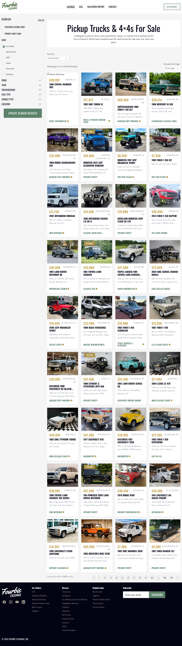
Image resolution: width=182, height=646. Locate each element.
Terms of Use (98, 603)
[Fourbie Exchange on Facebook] (4, 602)
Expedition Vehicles (70, 603)
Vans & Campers (69, 630)
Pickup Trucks (68, 619)
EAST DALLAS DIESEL (161, 289)
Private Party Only (13, 33)
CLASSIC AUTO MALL (92, 233)
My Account (172, 6)
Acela (8, 63)
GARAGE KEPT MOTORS (128, 121)
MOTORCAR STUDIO (58, 289)
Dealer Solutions (39, 600)
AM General (11, 52)
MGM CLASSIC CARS (161, 400)
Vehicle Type (7, 99)
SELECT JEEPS (55, 345)
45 (171, 578)
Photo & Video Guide (40, 603)
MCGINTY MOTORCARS (128, 512)
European (66, 596)
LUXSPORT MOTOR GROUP (129, 400)
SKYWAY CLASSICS (57, 568)
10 (152, 578)
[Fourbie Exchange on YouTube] (17, 602)
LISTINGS (71, 6)
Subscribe (157, 595)
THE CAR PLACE (125, 177)
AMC (8, 58)
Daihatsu (9, 74)
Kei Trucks (66, 615)
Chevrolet (10, 69)
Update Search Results (22, 113)
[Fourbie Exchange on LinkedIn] (23, 602)
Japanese (66, 611)
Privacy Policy (98, 607)
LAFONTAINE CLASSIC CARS (164, 121)
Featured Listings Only (15, 27)
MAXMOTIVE (88, 456)
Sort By (50, 54)
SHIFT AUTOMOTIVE (58, 121)
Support (35, 611)
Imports (65, 607)
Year (4, 85)
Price (4, 80)
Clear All (41, 20)
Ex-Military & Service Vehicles (74, 600)
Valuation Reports (39, 596)
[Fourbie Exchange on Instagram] (10, 602)
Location (6, 104)
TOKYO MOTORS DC (126, 289)
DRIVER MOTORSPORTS (94, 345)
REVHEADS (156, 512)
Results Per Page (172, 64)
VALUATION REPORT (95, 6)
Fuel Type (6, 94)
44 (165, 578)
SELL (81, 6)
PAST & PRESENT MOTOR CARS (94, 121)
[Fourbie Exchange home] (12, 592)
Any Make (10, 46)
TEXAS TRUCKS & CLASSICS (125, 344)
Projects (65, 623)
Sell (33, 592)
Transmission (8, 90)
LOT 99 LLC (157, 456)
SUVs (64, 626)
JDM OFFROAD (55, 233)
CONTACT (113, 6)
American (66, 592)
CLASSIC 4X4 (89, 289)
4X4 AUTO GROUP (159, 233)
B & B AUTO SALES (160, 345)
